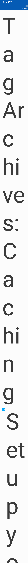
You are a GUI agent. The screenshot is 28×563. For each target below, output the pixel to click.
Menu (25, 8)
